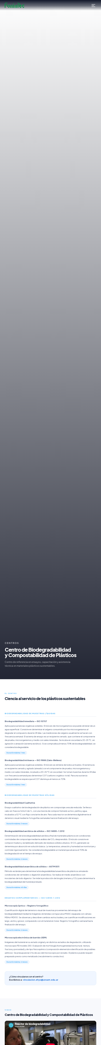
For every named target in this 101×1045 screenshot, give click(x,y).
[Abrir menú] (93, 5)
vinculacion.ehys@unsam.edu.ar (40, 979)
